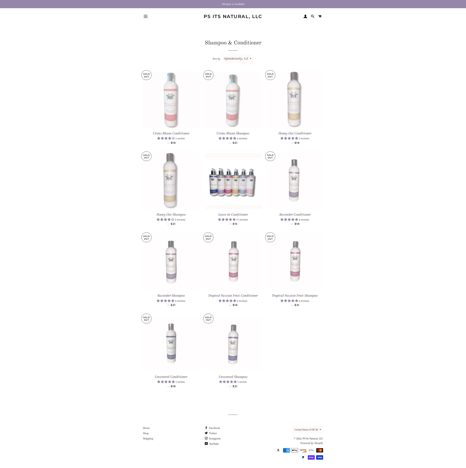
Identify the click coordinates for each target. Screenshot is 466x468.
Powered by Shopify (312, 443)
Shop (146, 433)
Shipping (148, 438)
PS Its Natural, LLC (233, 16)
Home (146, 428)
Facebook (214, 428)
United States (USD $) (306, 429)
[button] (166, 138)
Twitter (212, 433)
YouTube (214, 443)
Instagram (214, 438)
